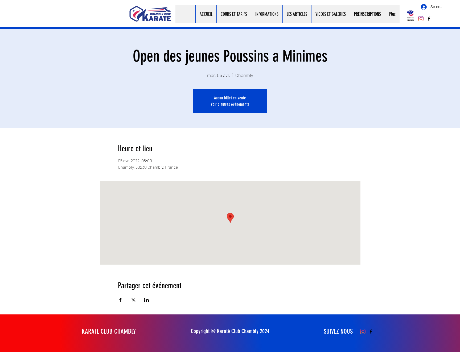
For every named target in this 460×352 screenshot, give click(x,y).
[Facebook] (429, 18)
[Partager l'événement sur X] (133, 300)
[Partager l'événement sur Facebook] (120, 300)
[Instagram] (421, 18)
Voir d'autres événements (230, 104)
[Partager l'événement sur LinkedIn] (146, 300)
